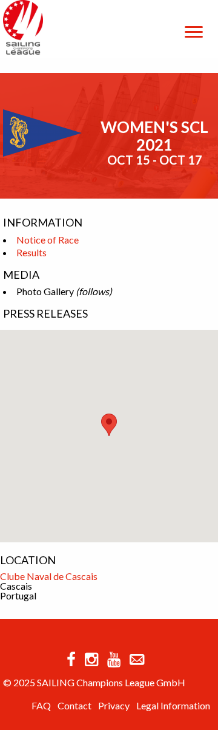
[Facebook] (71, 659)
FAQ (41, 705)
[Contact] (137, 659)
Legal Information (173, 705)
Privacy (114, 705)
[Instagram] (91, 659)
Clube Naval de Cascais (48, 576)
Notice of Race (47, 239)
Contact (74, 705)
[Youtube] (114, 659)
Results (31, 252)
